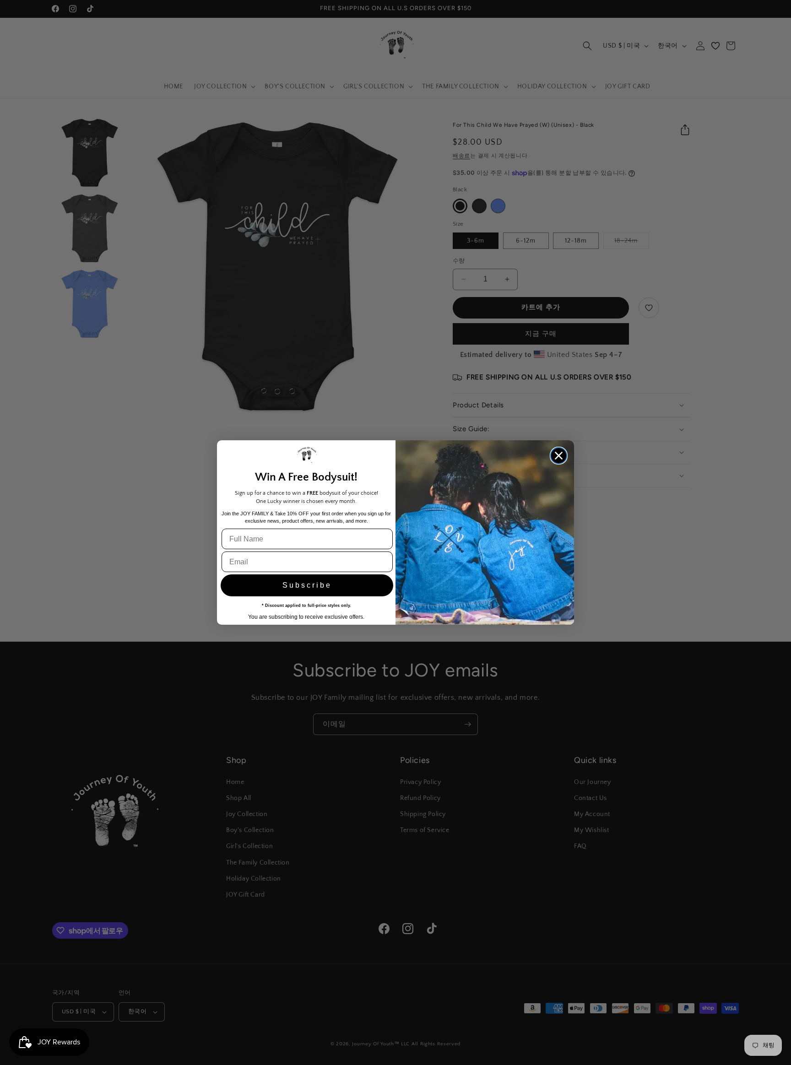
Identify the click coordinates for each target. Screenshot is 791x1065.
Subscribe (307, 585)
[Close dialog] (559, 456)
